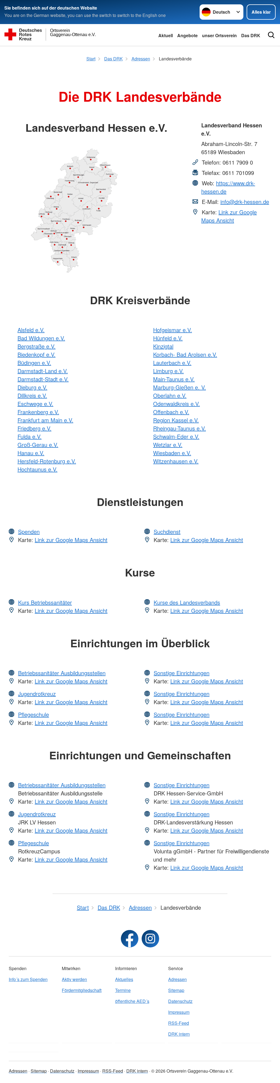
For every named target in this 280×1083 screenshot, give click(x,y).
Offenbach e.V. (171, 412)
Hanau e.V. (31, 453)
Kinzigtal (163, 346)
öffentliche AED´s (132, 1001)
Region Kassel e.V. (176, 420)
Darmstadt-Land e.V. (43, 371)
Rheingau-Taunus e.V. (179, 428)
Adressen (177, 979)
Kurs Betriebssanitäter (45, 602)
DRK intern (179, 1034)
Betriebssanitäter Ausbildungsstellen (62, 673)
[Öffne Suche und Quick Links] (271, 35)
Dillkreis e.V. (32, 395)
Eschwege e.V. (35, 404)
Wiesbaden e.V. (172, 453)
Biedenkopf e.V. (37, 354)
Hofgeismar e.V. (172, 330)
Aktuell (165, 35)
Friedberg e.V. (34, 428)
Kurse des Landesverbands (187, 602)
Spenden (29, 531)
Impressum (178, 1012)
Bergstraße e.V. (37, 346)
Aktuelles (124, 979)
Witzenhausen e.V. (176, 461)
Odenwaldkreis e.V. (176, 404)
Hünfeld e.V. (168, 338)
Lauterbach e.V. (172, 363)
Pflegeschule (33, 714)
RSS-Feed (178, 1023)
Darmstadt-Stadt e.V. (43, 379)
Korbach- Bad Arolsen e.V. (185, 354)
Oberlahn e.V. (169, 395)
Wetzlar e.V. (167, 445)
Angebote (187, 35)
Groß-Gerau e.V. (38, 445)
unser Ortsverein (219, 35)
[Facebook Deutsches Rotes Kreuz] (129, 938)
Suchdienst (167, 531)
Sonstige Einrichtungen (181, 673)
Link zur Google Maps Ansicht (229, 216)
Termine (123, 990)
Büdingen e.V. (34, 363)
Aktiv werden (74, 979)
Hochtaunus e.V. (37, 469)
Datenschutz (180, 1001)
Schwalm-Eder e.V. (176, 436)
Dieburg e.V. (32, 387)
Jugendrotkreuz (37, 694)
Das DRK (250, 35)
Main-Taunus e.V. (174, 379)
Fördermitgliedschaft (81, 990)
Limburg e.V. (168, 371)
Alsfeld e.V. (31, 330)
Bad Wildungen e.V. (41, 338)
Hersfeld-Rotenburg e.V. (47, 461)
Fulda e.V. (30, 436)
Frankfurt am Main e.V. (45, 420)
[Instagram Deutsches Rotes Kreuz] (150, 938)
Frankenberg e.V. (38, 412)
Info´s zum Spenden (28, 979)
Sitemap (176, 990)
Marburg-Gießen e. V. (179, 387)
